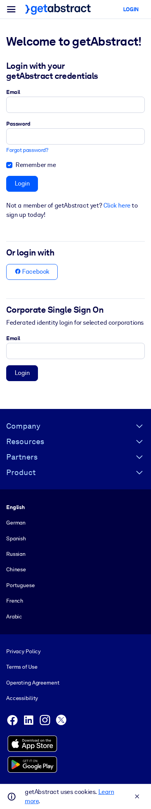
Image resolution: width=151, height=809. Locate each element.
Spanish (16, 538)
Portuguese (20, 585)
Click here (116, 205)
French (14, 601)
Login (22, 183)
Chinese (16, 569)
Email (13, 92)
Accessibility (22, 698)
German (16, 522)
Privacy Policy (23, 651)
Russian (16, 554)
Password (18, 124)
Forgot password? (27, 150)
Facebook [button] (35, 271)
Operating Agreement (32, 683)
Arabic (14, 616)
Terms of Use (21, 667)
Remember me (35, 165)
